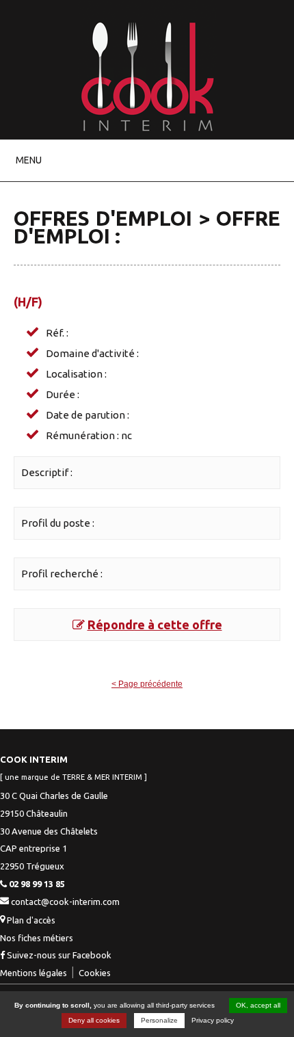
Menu (29, 160)
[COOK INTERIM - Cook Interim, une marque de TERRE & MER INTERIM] (147, 133)
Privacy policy (212, 1020)
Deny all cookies (94, 1020)
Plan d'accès (31, 920)
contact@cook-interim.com (65, 901)
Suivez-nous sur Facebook (58, 955)
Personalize (159, 1020)
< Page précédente (147, 684)
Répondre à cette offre (155, 624)
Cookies (95, 972)
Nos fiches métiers (36, 937)
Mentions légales (33, 972)
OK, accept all (258, 1005)
